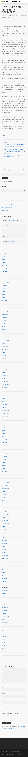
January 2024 (4, 337)
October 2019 (5, 485)
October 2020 (5, 451)
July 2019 (4, 494)
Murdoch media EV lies (7, 207)
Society (3, 642)
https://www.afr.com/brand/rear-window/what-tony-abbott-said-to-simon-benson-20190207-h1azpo (14, 140)
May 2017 (4, 569)
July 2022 (4, 390)
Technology (4, 645)
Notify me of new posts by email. (10, 718)
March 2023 (4, 366)
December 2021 (5, 410)
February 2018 (5, 543)
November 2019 (5, 482)
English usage (5, 607)
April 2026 (4, 262)
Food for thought (5, 616)
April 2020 (4, 468)
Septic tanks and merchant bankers (9, 204)
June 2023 (4, 358)
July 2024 (4, 320)
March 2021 (4, 436)
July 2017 (4, 564)
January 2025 (4, 306)
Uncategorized (5, 654)
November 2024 (5, 311)
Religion (3, 633)
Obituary (3, 630)
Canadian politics (5, 596)
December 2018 (5, 514)
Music (3, 628)
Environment (4, 610)
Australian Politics (5, 590)
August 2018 (4, 526)
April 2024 (4, 329)
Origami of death (5, 202)
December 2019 (5, 480)
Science (3, 639)
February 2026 (5, 268)
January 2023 (4, 372)
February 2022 (5, 404)
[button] (26, 1)
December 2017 (5, 549)
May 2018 (4, 535)
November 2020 (5, 448)
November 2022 (5, 378)
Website (3, 700)
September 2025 (5, 282)
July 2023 (4, 355)
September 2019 (5, 488)
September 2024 (5, 314)
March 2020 (4, 471)
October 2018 (5, 520)
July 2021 (4, 424)
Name (3, 687)
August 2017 (4, 561)
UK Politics (4, 651)
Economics (4, 601)
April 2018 (4, 538)
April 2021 (4, 433)
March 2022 (4, 401)
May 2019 (4, 500)
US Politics (4, 657)
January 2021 (4, 442)
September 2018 (5, 523)
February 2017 (5, 578)
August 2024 (4, 317)
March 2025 (4, 300)
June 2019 (4, 497)
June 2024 (4, 323)
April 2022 (4, 398)
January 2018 (4, 546)
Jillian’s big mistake (11, 225)
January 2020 (4, 477)
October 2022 (5, 381)
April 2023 (4, 364)
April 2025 (4, 297)
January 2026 (4, 271)
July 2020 (4, 459)
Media (7, 17)
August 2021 (4, 422)
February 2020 (5, 474)
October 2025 (5, 280)
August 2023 (4, 352)
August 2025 (4, 285)
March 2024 (4, 332)
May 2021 (4, 430)
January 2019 (4, 511)
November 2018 (5, 517)
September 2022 (5, 384)
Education (4, 604)
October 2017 (5, 555)
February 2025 (5, 303)
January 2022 (4, 407)
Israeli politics (5, 622)
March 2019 (4, 506)
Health (3, 619)
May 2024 (4, 326)
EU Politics (4, 613)
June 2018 (4, 532)
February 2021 (5, 439)
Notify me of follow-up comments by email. (13, 713)
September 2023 (5, 349)
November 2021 (5, 413)
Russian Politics (5, 636)
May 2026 (4, 259)
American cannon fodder (7, 199)
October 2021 (5, 416)
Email (3, 693)
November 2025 (5, 277)
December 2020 (5, 445)
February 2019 (5, 509)
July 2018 (4, 529)
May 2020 (4, 465)
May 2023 (4, 361)
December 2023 (5, 340)
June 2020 (4, 462)
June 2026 (4, 256)
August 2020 (4, 456)
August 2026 (4, 251)
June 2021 (4, 427)
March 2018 (4, 540)
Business (4, 593)
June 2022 (4, 393)
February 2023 (5, 369)
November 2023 (5, 343)
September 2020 (5, 453)
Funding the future (10, 241)
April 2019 (4, 503)
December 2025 (5, 274)
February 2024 (5, 335)
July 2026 (4, 253)
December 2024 (5, 309)
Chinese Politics (5, 599)
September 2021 (5, 419)
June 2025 (4, 291)
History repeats (5, 210)
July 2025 (4, 288)
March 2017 (4, 575)
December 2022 (5, 375)
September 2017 (5, 558)
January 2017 (4, 581)
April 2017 (4, 572)
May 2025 (4, 294)
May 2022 (4, 395)
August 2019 (4, 491)
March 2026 (4, 265)
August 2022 (4, 387)
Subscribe (4, 178)
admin (4, 15)
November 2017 (5, 552)
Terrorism (4, 648)
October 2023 (5, 346)
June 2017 (4, 566)
